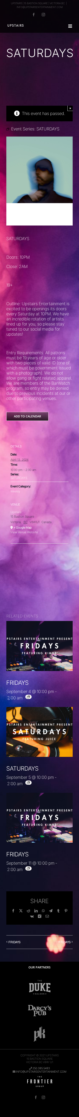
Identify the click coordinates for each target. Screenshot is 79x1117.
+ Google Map (22, 527)
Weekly (15, 491)
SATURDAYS (19, 478)
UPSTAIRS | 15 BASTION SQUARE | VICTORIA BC (38, 3)
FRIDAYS (17, 682)
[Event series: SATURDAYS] (28, 782)
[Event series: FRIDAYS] (28, 697)
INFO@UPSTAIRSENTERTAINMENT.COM (40, 7)
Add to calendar (27, 416)
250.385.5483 (41, 1068)
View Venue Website (24, 532)
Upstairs (16, 512)
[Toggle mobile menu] (70, 26)
